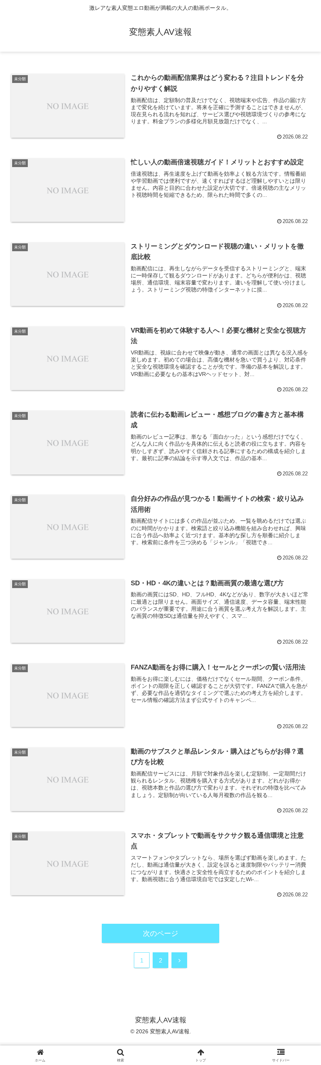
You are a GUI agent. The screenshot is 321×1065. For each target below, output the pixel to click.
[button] (297, 1004)
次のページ (160, 933)
